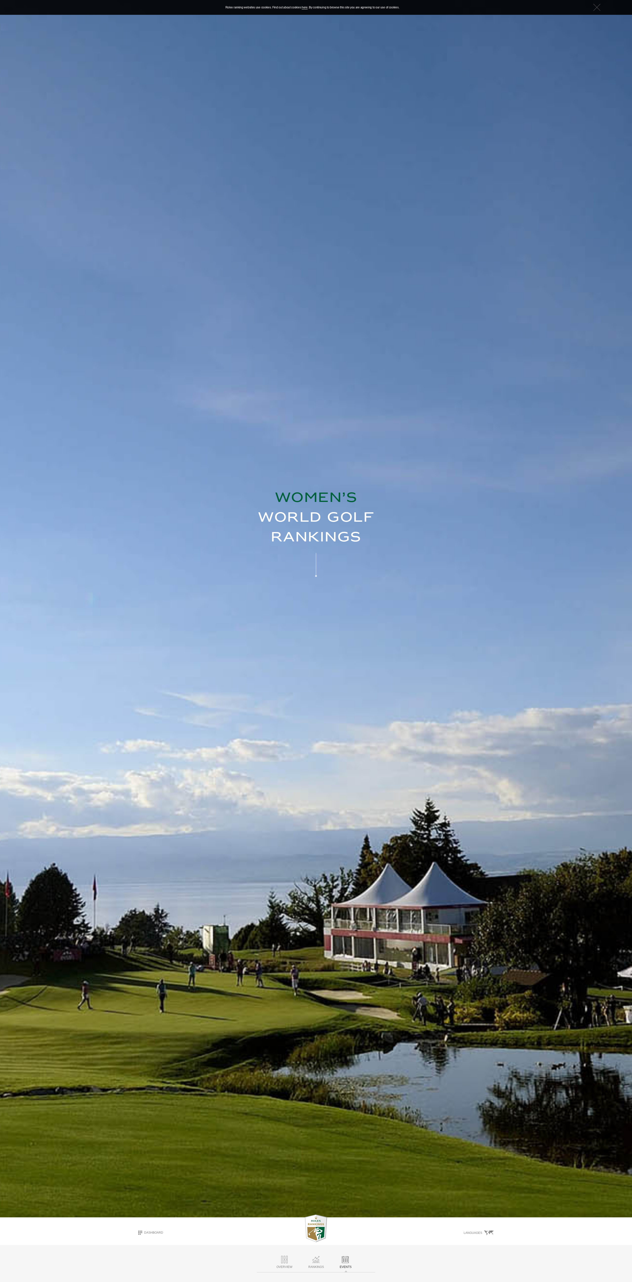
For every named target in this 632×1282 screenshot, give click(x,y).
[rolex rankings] (316, 1228)
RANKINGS (316, 1267)
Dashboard (153, 1232)
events (346, 1267)
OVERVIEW (284, 1267)
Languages (473, 1233)
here (305, 7)
